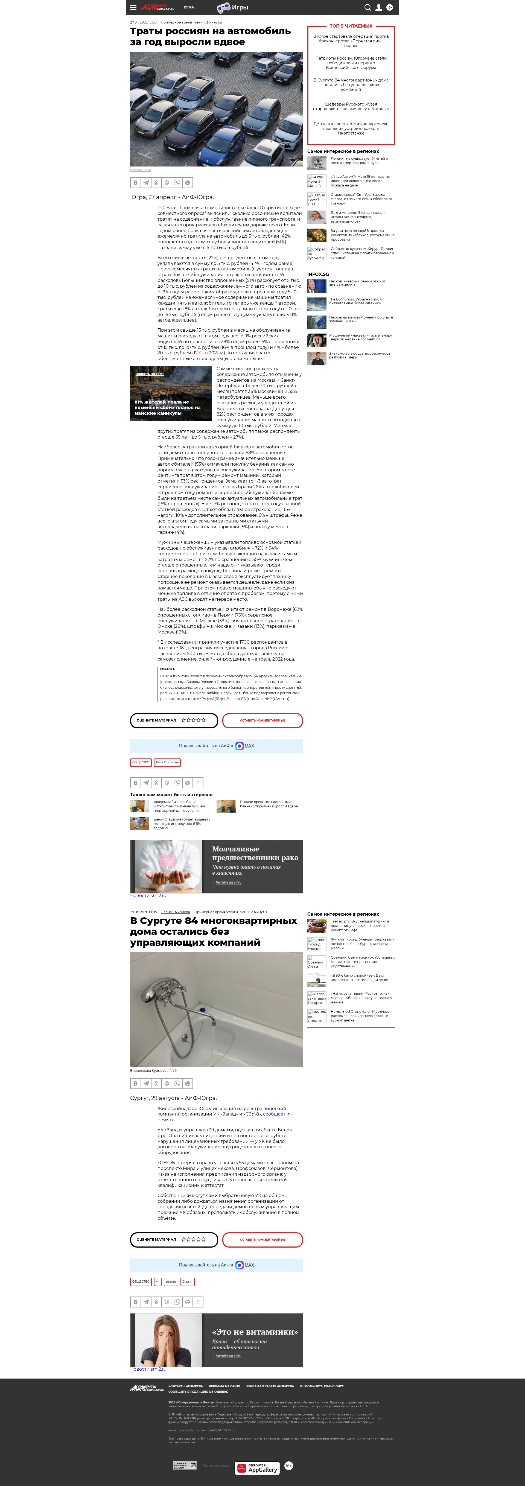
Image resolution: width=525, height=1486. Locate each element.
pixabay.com (140, 170)
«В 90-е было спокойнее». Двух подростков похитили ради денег (360, 977)
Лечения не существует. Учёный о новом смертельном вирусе (359, 160)
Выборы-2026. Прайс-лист (321, 1386)
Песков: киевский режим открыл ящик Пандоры (357, 283)
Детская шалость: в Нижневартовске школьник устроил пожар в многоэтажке (351, 129)
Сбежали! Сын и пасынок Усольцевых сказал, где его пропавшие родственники (363, 961)
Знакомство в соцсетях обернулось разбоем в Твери (359, 355)
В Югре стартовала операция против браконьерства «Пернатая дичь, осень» (351, 41)
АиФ (173, 1070)
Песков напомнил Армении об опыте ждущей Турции (361, 319)
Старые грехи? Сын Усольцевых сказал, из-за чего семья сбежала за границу (361, 198)
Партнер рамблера (216, 1465)
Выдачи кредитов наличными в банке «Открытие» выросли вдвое (269, 804)
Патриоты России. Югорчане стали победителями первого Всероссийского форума (351, 63)
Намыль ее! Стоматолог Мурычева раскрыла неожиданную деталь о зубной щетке (360, 1015)
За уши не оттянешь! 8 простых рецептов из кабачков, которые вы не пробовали (363, 235)
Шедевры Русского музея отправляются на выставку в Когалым (351, 106)
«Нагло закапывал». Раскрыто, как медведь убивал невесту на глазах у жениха (361, 997)
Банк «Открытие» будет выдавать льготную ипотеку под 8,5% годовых (182, 823)
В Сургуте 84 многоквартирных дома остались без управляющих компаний (351, 85)
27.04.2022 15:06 (143, 22)
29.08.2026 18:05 (143, 912)
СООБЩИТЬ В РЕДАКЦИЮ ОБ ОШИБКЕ (198, 1392)
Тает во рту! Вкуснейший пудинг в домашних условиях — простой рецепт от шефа (360, 925)
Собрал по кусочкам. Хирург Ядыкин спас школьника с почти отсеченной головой (362, 253)
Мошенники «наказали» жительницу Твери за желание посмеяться (360, 337)
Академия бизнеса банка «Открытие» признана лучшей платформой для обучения (179, 806)
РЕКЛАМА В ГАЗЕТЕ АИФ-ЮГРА (270, 1386)
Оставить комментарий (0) (262, 720)
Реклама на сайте (224, 1386)
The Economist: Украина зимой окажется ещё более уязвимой (355, 301)
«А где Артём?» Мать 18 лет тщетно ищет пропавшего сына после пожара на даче (360, 180)
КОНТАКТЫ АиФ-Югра (185, 1386)
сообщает (274, 1114)
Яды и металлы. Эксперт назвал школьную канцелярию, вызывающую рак (358, 217)
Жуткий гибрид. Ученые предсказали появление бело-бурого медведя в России (363, 943)
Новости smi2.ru (148, 895)
